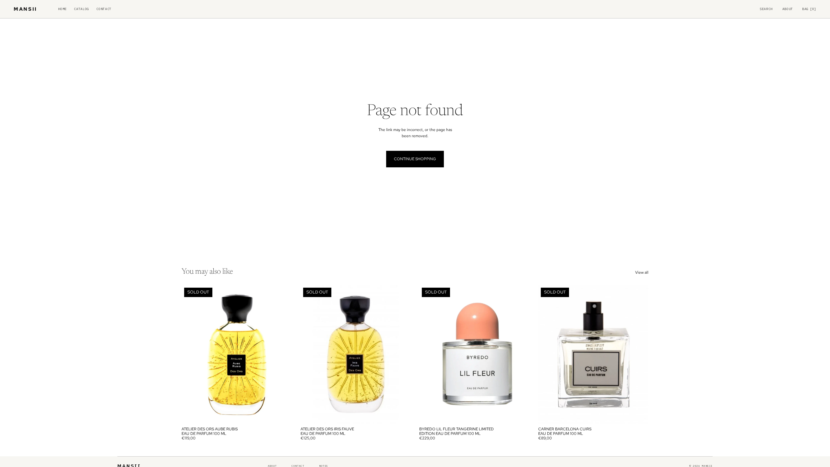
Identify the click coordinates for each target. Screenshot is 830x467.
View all (641, 272)
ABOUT (787, 9)
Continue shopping (415, 159)
